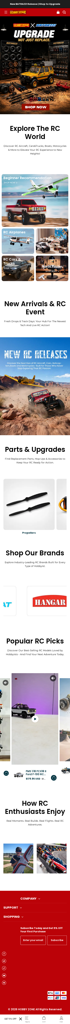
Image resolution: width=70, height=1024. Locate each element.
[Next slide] (40, 882)
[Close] (20, 1019)
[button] (5, 12)
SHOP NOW (9, 183)
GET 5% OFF (10, 1019)
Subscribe (57, 940)
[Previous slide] (29, 882)
